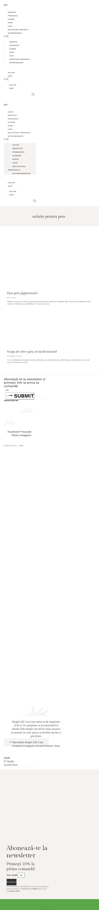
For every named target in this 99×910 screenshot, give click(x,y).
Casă (10, 26)
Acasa (11, 112)
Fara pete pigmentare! (22, 293)
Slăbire (11, 19)
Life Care (13, 446)
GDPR (21, 446)
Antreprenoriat (15, 33)
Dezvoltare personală (18, 30)
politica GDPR (14, 903)
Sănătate (12, 12)
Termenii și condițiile (29, 901)
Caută (7, 770)
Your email (12, 887)
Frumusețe (13, 16)
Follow (11, 72)
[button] (19, 36)
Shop (10, 76)
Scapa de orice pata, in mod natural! (32, 351)
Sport (10, 23)
